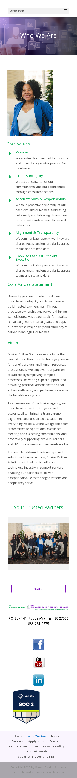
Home (18, 736)
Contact (55, 741)
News (55, 736)
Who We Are (37, 736)
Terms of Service (36, 751)
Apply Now (36, 741)
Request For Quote (23, 746)
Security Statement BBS (36, 756)
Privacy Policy (53, 746)
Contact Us (38, 588)
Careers (17, 741)
